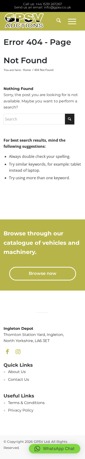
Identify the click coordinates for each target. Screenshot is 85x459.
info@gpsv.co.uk (57, 7)
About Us (17, 372)
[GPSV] (35, 21)
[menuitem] (57, 21)
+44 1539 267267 (49, 4)
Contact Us (18, 379)
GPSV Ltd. (42, 442)
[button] (54, 448)
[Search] (57, 21)
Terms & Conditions (26, 403)
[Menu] (72, 21)
